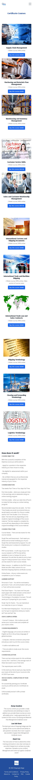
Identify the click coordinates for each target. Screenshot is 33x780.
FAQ (22, 774)
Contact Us (15, 774)
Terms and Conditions (11, 772)
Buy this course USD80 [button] (16, 55)
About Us (7, 774)
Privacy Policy (24, 772)
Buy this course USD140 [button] (16, 169)
